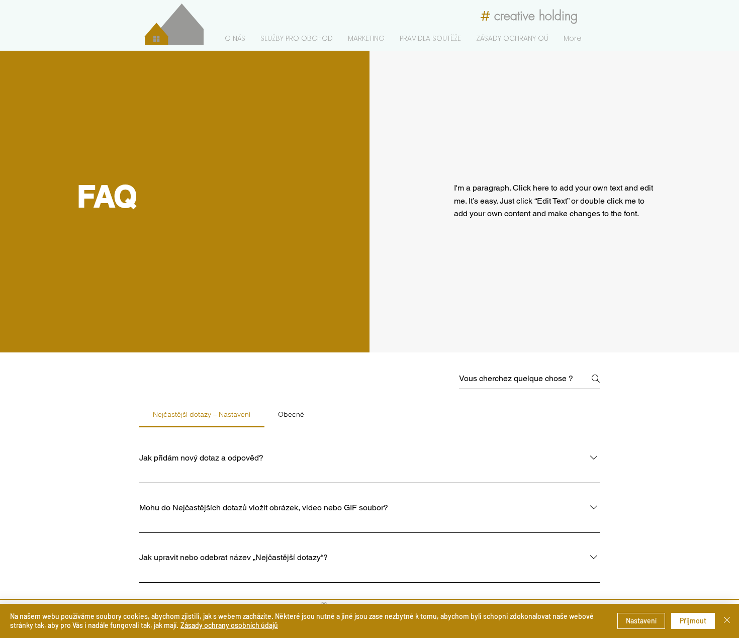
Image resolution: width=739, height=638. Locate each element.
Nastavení (641, 620)
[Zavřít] (727, 621)
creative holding (536, 15)
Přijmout (693, 620)
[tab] (201, 414)
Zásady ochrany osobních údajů (229, 625)
